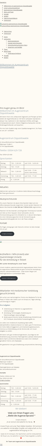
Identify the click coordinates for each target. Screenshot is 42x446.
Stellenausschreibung (14, 53)
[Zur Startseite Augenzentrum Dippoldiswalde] (13, 24)
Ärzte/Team (7, 51)
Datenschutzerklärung (10, 18)
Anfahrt (6, 16)
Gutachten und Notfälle (15, 47)
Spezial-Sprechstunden (15, 43)
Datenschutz (8, 31)
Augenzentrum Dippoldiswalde (13, 10)
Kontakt (6, 14)
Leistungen (7, 39)
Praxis (6, 49)
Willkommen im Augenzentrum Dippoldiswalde (18, 6)
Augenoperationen (13, 41)
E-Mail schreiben (7, 234)
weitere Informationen (9, 278)
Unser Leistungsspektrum (12, 8)
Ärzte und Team (8, 12)
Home (6, 37)
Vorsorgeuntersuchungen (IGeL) (17, 45)
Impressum (7, 20)
